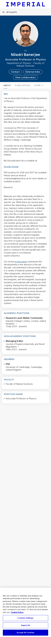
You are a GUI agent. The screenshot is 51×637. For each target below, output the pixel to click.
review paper (20, 261)
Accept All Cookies (25, 632)
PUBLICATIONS (22, 85)
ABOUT (7, 85)
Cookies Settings (25, 618)
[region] (25, 612)
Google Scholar (11, 166)
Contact (15, 72)
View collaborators (25, 77)
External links (33, 72)
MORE (37, 85)
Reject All (25, 625)
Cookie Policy (17, 612)
